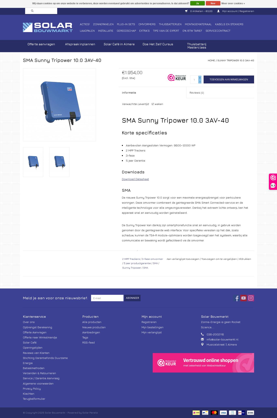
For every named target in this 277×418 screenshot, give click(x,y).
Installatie (105, 30)
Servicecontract (218, 30)
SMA (155, 263)
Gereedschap (126, 30)
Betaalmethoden (33, 368)
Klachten (28, 393)
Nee (213, 3)
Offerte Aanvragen (34, 332)
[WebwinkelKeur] (203, 363)
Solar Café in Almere (119, 44)
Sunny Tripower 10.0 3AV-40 (235, 60)
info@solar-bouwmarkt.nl (222, 339)
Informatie (129, 92)
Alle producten (91, 322)
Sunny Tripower (131, 267)
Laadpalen (87, 30)
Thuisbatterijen (170, 24)
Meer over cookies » (233, 3)
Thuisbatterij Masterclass (196, 45)
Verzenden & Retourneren (39, 373)
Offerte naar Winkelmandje (40, 337)
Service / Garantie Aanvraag (41, 378)
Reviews (197, 92)
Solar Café (30, 342)
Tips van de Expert (166, 30)
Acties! (85, 24)
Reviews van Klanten (36, 352)
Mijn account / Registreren (238, 11)
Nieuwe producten (94, 327)
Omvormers (147, 24)
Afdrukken (245, 258)
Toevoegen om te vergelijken (219, 258)
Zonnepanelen (103, 24)
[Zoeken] (31, 11)
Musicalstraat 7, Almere (222, 344)
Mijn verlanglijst (152, 332)
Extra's (144, 30)
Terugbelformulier (34, 398)
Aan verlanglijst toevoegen (183, 258)
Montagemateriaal (198, 24)
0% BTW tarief (192, 30)
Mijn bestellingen (152, 327)
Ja (197, 3)
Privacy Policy (32, 388)
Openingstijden (32, 347)
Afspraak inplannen (80, 44)
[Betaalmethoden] (195, 412)
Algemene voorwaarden (38, 383)
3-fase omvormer (152, 258)
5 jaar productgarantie (137, 263)
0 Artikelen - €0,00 (201, 11)
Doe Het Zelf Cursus (158, 44)
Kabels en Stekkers (229, 24)
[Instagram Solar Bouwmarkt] (251, 298)
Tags (85, 337)
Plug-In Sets (126, 24)
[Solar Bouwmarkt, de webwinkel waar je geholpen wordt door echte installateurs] (51, 27)
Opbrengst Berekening (37, 327)
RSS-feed (88, 342)
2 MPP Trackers (131, 258)
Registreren (149, 322)
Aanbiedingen (91, 332)
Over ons (29, 322)
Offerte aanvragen (41, 44)
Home (211, 60)
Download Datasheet (135, 179)
